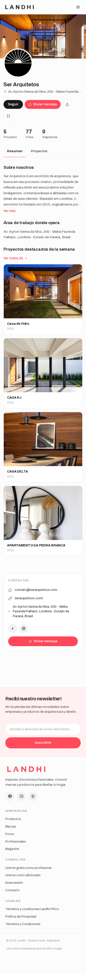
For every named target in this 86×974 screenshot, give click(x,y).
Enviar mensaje (45, 104)
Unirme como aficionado (23, 875)
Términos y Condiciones (22, 924)
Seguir (13, 104)
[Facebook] (12, 628)
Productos (13, 819)
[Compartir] (67, 104)
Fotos (9, 834)
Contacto (12, 890)
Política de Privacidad (20, 916)
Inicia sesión (14, 882)
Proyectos (39, 151)
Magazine (12, 849)
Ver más (10, 211)
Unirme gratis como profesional (28, 868)
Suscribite (43, 742)
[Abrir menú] (78, 7)
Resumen (14, 151)
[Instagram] (23, 628)
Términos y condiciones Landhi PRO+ (32, 909)
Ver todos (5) (13, 258)
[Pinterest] (32, 796)
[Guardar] (8, 116)
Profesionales (15, 841)
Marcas (10, 826)
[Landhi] (26, 769)
